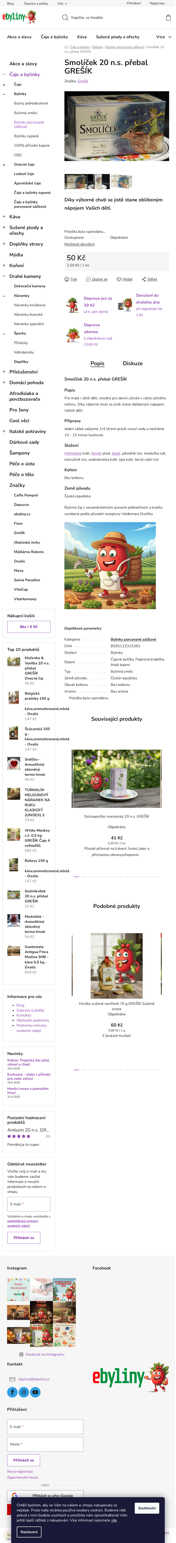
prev (68, 810)
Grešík (82, 81)
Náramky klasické (28, 314)
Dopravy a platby (36, 3)
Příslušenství (23, 372)
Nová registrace (20, 1471)
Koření (16, 265)
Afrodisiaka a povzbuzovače (24, 396)
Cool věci (19, 420)
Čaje (18, 84)
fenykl (96, 453)
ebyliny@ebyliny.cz (34, 1379)
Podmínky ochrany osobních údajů (31, 1028)
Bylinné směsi (25, 112)
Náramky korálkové (30, 305)
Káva (14, 217)
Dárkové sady (24, 442)
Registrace (157, 3)
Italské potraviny (27, 431)
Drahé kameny (25, 276)
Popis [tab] (97, 363)
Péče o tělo (21, 474)
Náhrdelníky (24, 352)
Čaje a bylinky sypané (32, 192)
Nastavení (29, 1532)
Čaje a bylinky (24, 74)
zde (114, 1520)
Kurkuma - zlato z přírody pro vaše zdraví (28, 1077)
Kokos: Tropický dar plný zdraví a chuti (28, 1062)
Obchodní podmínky (32, 1020)
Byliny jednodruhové (31, 103)
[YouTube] (35, 1392)
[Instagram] (24, 1392)
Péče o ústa (22, 463)
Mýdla (16, 255)
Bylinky (20, 93)
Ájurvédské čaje (27, 183)
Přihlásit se (24, 1237)
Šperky (20, 333)
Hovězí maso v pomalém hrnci (28, 1091)
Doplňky (21, 361)
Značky (17, 485)
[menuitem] (19, 37)
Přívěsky (21, 342)
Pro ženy (19, 410)
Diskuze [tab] (133, 363)
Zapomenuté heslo (22, 1477)
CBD (18, 155)
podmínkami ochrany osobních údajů (22, 1223)
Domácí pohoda (26, 382)
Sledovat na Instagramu (44, 1354)
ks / (29, 626)
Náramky (21, 295)
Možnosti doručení (79, 244)
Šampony (19, 453)
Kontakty (23, 1015)
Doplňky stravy (26, 244)
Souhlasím (147, 1508)
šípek (116, 453)
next (165, 810)
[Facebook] (12, 1392)
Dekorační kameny (29, 286)
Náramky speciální (29, 323)
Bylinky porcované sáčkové (29, 124)
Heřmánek (73, 453)
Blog (10, 3)
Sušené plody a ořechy (26, 230)
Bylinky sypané (26, 136)
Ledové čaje (24, 173)
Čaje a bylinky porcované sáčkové (30, 204)
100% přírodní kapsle (32, 145)
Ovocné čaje (24, 164)
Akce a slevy (23, 63)
